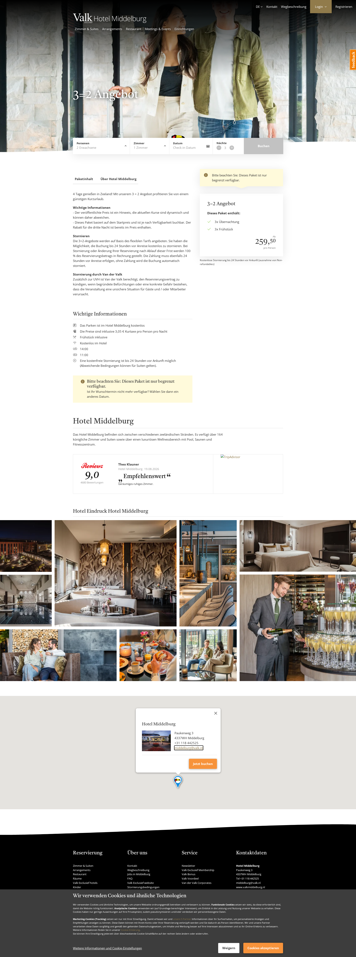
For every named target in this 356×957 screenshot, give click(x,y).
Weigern (228, 948)
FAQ (129, 878)
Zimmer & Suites (86, 29)
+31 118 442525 (249, 878)
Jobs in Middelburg (138, 874)
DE (258, 7)
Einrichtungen (184, 29)
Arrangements (112, 29)
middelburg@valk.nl (188, 748)
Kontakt (271, 7)
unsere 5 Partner (182, 919)
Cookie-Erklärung (130, 929)
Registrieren (343, 7)
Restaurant (133, 29)
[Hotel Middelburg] (109, 22)
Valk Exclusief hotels (85, 883)
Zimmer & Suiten (83, 866)
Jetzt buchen (203, 764)
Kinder (77, 887)
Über (118, 179)
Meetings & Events (158, 29)
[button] (178, 782)
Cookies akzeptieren (263, 948)
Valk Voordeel (190, 878)
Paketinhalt (84, 179)
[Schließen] (216, 713)
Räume (77, 878)
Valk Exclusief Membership (198, 870)
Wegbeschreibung (293, 7)
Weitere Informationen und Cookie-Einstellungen (107, 948)
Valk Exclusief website (140, 883)
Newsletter (188, 866)
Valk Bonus (188, 874)
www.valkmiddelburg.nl (250, 887)
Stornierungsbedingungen (143, 887)
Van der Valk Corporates (196, 883)
